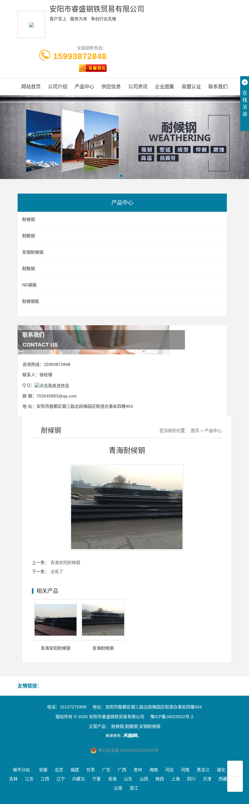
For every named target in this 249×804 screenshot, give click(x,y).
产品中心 (84, 86)
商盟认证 (191, 86)
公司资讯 (138, 86)
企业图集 (164, 86)
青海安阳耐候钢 (65, 562)
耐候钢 (28, 219)
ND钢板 (29, 284)
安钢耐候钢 (32, 252)
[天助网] (124, 735)
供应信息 (111, 86)
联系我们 (218, 86)
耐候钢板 (30, 301)
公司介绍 (57, 86)
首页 (195, 430)
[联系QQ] (52, 385)
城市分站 (21, 769)
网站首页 (31, 86)
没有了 (56, 571)
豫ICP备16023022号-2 (171, 716)
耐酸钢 (28, 235)
